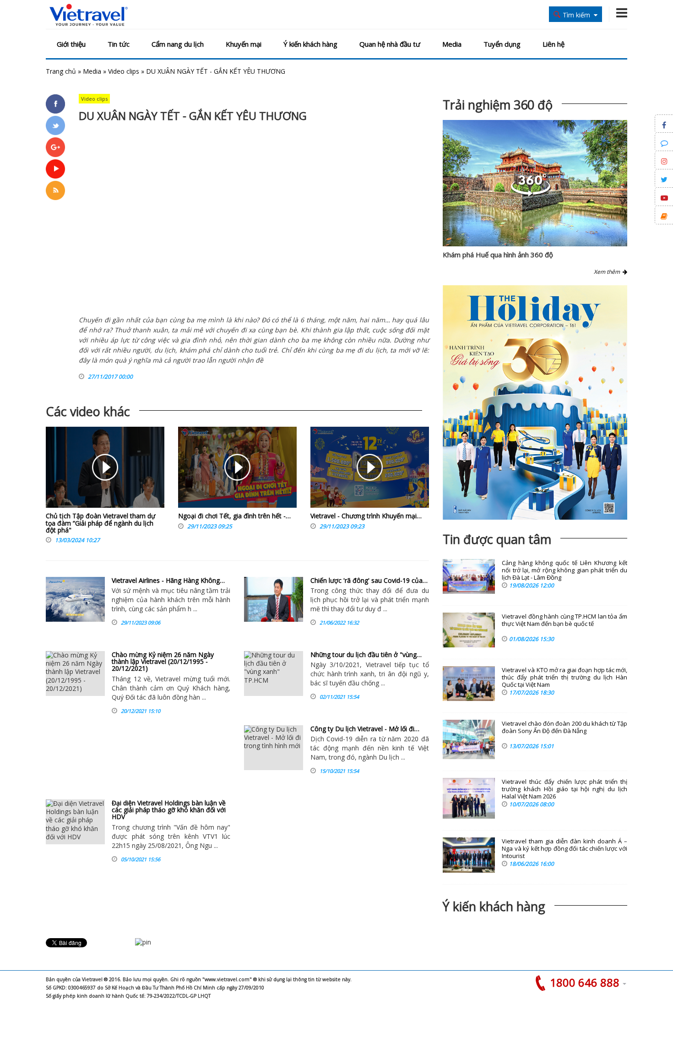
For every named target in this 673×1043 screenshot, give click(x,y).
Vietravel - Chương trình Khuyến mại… (366, 515)
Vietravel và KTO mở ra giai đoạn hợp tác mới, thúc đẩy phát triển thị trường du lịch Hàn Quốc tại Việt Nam (564, 677)
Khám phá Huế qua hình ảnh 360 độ (498, 254)
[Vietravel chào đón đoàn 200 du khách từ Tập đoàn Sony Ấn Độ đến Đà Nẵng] (469, 739)
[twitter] (55, 125)
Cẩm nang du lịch (178, 44)
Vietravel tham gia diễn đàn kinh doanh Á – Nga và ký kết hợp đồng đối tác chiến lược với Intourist (564, 848)
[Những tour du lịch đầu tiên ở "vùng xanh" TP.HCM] (273, 673)
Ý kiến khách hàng (310, 44)
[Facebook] (55, 104)
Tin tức (119, 44)
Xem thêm (608, 272)
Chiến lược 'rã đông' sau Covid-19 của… (369, 580)
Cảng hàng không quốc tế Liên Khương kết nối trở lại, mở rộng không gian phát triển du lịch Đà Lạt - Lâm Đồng (564, 570)
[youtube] (55, 169)
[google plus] (55, 147)
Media (451, 44)
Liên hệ (553, 44)
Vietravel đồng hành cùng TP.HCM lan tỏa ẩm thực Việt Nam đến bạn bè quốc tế (564, 620)
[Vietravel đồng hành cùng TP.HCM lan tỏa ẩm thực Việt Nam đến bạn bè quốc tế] (469, 630)
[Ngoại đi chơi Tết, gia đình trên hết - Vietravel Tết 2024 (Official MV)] (237, 469)
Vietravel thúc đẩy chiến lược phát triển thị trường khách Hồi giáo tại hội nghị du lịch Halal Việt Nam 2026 (564, 789)
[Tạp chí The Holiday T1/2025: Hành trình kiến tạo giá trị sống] (535, 402)
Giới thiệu (71, 44)
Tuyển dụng (502, 44)
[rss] (55, 190)
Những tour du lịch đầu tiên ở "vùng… (366, 654)
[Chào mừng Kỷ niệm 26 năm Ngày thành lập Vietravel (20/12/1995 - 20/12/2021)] (75, 673)
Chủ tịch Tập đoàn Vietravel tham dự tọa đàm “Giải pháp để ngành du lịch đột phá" (100, 522)
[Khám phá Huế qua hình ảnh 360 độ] (530, 194)
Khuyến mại (243, 44)
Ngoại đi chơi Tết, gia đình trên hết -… (234, 515)
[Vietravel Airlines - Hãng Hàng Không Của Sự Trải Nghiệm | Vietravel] (75, 599)
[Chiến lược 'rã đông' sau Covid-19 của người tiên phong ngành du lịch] (273, 599)
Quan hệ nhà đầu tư (389, 44)
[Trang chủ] (88, 15)
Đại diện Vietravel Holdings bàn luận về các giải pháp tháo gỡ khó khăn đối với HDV (169, 810)
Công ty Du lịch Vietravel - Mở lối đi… (364, 728)
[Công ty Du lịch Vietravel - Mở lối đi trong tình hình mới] (273, 747)
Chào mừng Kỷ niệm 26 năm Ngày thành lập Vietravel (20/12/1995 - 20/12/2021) (163, 661)
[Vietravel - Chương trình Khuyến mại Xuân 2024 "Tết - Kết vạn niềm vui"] (369, 469)
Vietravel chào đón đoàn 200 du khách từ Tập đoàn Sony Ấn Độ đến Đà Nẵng (564, 727)
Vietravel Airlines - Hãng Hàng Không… (168, 580)
